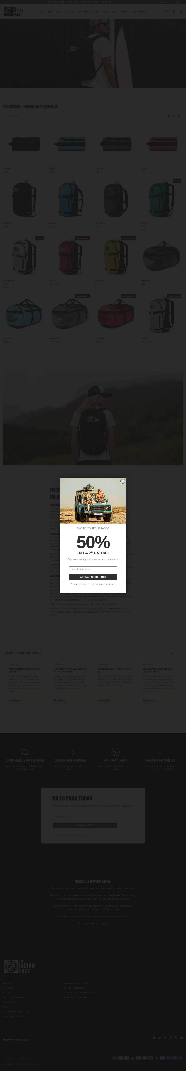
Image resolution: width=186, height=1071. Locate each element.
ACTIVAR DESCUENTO (93, 577)
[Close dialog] (122, 481)
